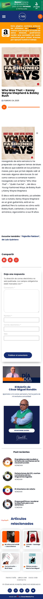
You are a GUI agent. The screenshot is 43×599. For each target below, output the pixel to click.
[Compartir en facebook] (4, 260)
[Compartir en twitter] (10, 260)
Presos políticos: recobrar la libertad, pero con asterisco (27, 503)
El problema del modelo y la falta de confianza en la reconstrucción (27, 461)
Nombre (8, 316)
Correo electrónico (12, 325)
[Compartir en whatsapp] (16, 260)
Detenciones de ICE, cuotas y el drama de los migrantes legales (27, 475)
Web (5, 334)
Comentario (9, 287)
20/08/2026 (19, 465)
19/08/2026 (18, 479)
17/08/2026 (18, 507)
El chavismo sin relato (25, 489)
